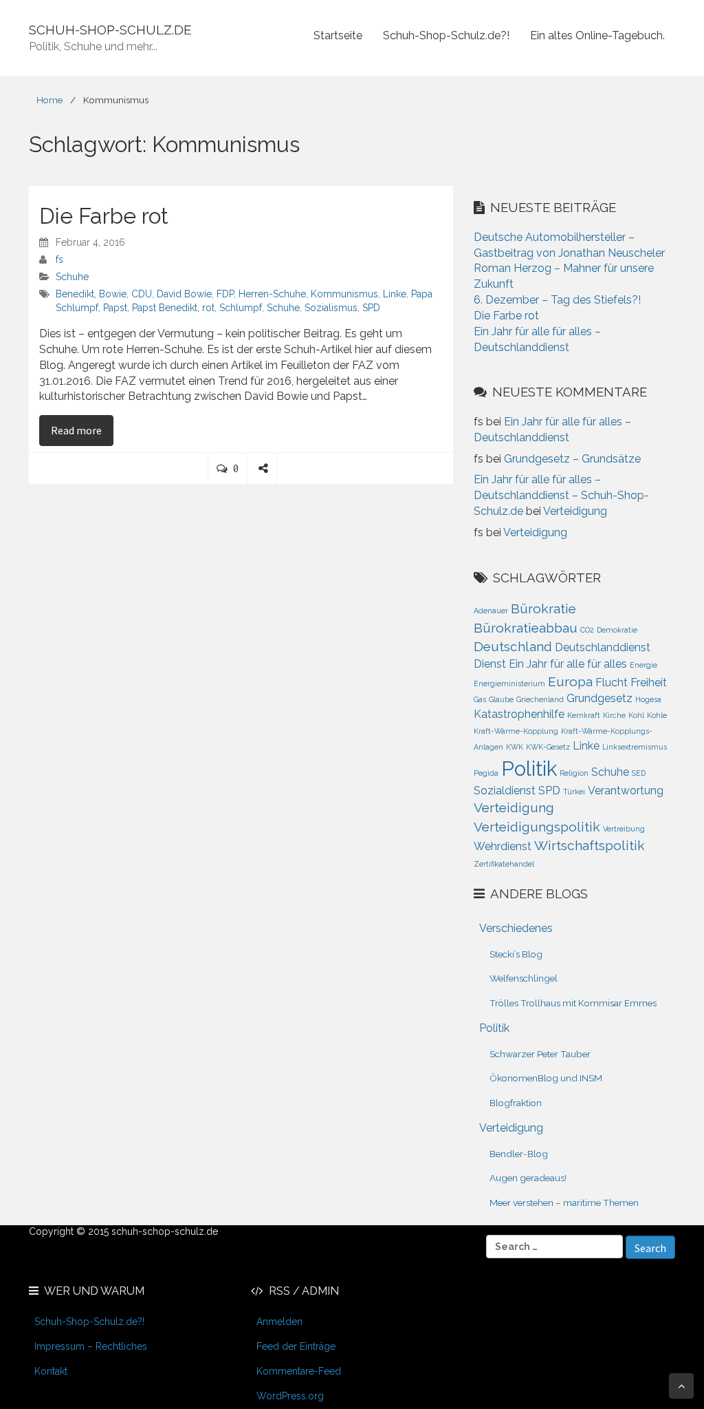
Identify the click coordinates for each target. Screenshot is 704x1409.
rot (208, 307)
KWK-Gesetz (548, 747)
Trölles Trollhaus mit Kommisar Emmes (573, 1002)
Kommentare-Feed (298, 1371)
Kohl (636, 715)
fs (59, 259)
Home (49, 99)
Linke (394, 293)
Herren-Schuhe (272, 293)
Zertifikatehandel (504, 864)
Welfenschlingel (524, 978)
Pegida (486, 773)
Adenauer (491, 610)
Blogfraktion (516, 1102)
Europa (570, 682)
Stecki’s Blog (516, 954)
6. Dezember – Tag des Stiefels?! (557, 299)
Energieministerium (509, 683)
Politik (529, 768)
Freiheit (648, 682)
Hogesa (648, 699)
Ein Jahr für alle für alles (568, 663)
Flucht (611, 682)
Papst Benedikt (164, 307)
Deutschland (513, 647)
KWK (514, 747)
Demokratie (617, 630)
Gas (480, 699)
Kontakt (50, 1371)
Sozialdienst (505, 790)
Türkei (574, 791)
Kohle (657, 715)
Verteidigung (575, 511)
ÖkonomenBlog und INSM (546, 1077)
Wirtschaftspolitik (589, 846)
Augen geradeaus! (528, 1177)
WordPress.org (290, 1395)
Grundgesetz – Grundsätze (572, 458)
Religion (574, 773)
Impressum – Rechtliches (90, 1346)
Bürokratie (543, 609)
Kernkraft (583, 715)
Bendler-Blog (519, 1153)
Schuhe (72, 276)
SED (639, 773)
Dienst (490, 663)
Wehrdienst (502, 846)
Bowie (112, 293)
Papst (115, 307)
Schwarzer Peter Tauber (540, 1053)
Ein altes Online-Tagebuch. (597, 35)
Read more (82, 430)
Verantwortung (625, 790)
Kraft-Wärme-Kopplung (516, 731)
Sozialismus (331, 307)
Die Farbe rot (103, 216)
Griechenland (540, 699)
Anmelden (279, 1321)
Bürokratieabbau (526, 628)
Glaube (501, 699)
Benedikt (75, 293)
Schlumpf (240, 307)
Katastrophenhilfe (519, 714)
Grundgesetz (599, 698)
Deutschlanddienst (602, 647)
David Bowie (184, 293)
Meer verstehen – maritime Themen (564, 1202)
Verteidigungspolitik (537, 827)
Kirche (614, 715)
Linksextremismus (634, 747)
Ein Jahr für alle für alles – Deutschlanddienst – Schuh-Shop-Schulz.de (561, 495)
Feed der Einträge (296, 1346)
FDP (225, 293)
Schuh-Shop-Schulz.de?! (446, 35)
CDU (141, 293)
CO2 (587, 630)
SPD (371, 307)
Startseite (338, 35)
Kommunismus (344, 293)
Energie (643, 665)
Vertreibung (624, 829)
